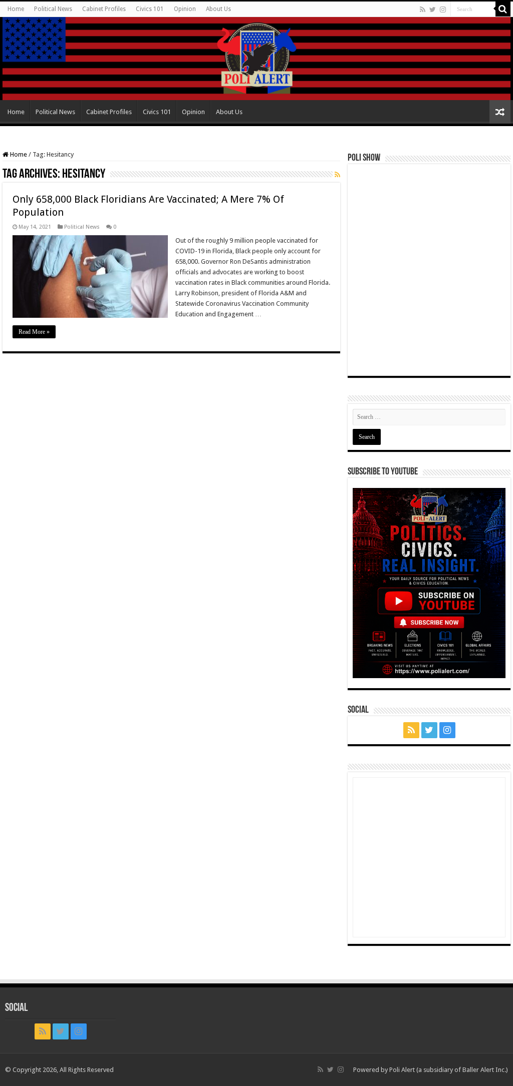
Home (16, 9)
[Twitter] (432, 10)
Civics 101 (150, 9)
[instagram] (443, 10)
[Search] (502, 9)
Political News (53, 9)
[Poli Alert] (256, 58)
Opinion (185, 9)
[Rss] (422, 10)
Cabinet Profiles (104, 9)
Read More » (34, 331)
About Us (218, 9)
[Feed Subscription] (337, 175)
